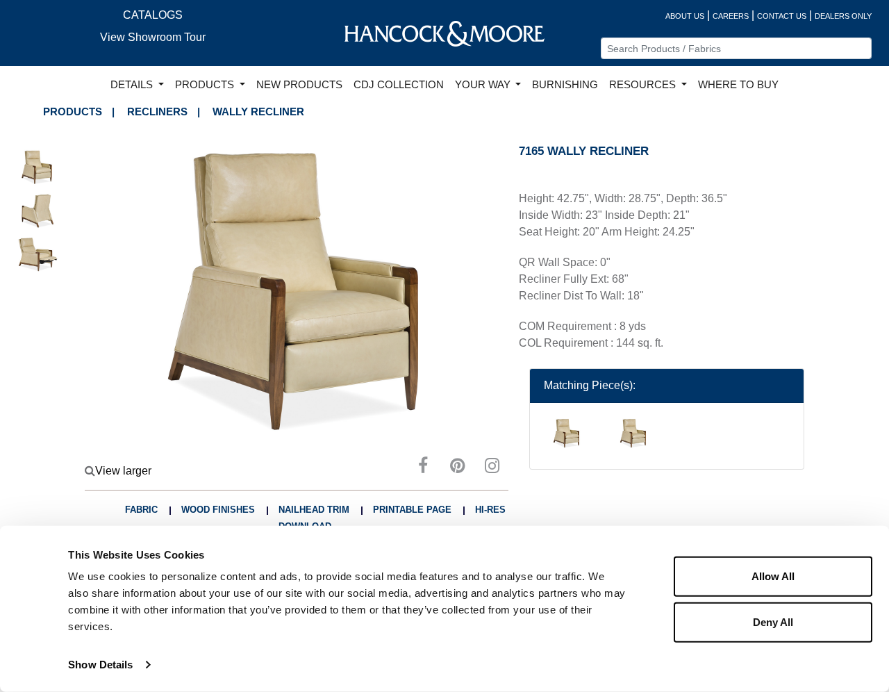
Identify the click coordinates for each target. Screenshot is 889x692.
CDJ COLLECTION (399, 84)
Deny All (773, 621)
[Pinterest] (458, 468)
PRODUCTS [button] (206, 84)
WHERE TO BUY (738, 84)
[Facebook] (423, 468)
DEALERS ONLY (843, 16)
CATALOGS (153, 15)
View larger (123, 471)
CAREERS (731, 16)
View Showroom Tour (153, 37)
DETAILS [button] (133, 84)
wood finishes (218, 509)
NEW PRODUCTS (299, 84)
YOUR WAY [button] (484, 84)
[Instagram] (492, 468)
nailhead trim (314, 509)
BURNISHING (565, 84)
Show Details (100, 664)
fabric (141, 509)
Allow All (773, 576)
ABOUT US (684, 16)
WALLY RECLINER (258, 111)
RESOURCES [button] (644, 84)
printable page (412, 509)
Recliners (157, 111)
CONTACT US (781, 16)
